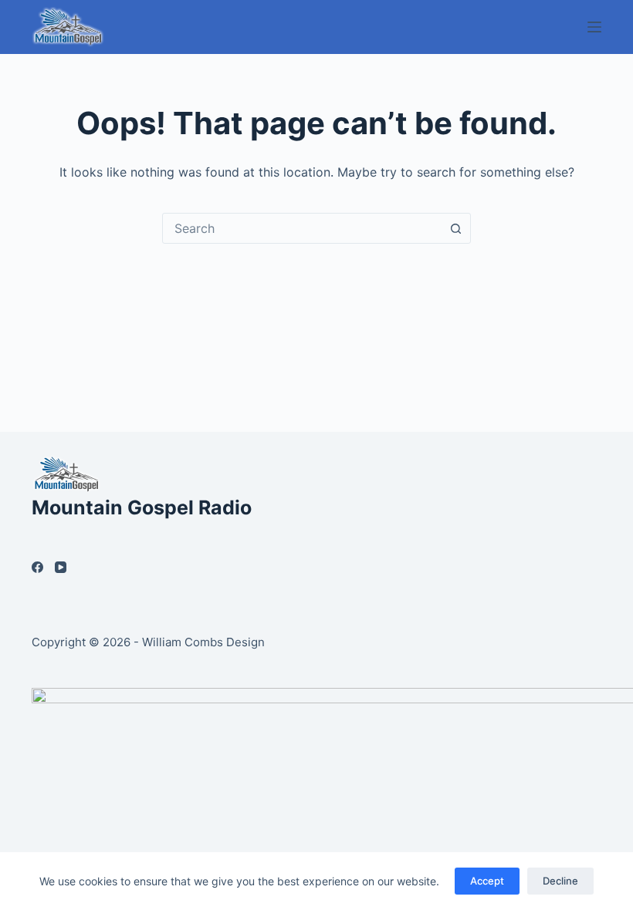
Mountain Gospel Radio (142, 507)
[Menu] (594, 27)
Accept (487, 881)
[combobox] (302, 228)
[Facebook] (37, 567)
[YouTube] (60, 567)
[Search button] (455, 228)
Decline (560, 881)
